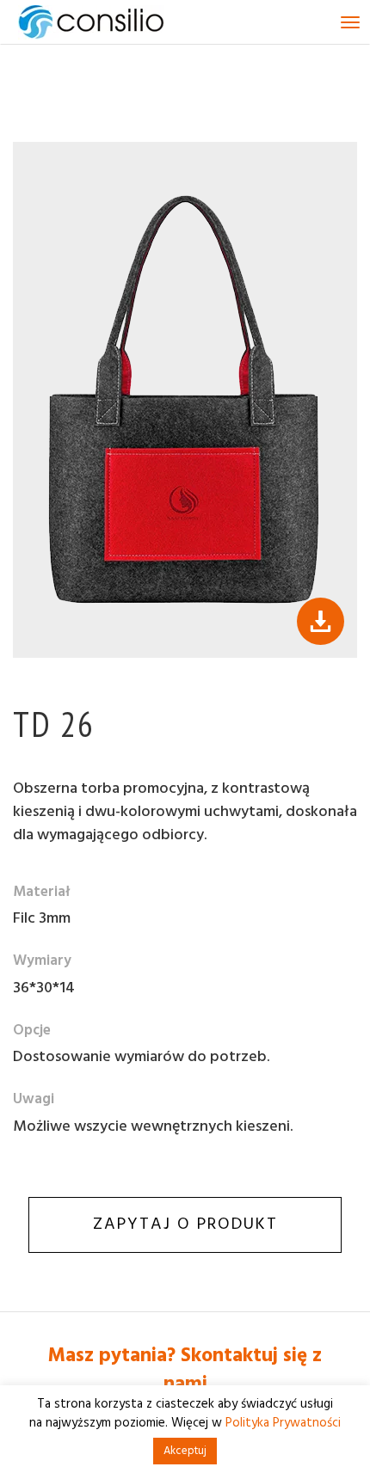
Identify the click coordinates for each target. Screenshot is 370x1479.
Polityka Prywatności (283, 1423)
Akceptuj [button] (185, 1451)
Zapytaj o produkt (185, 1224)
